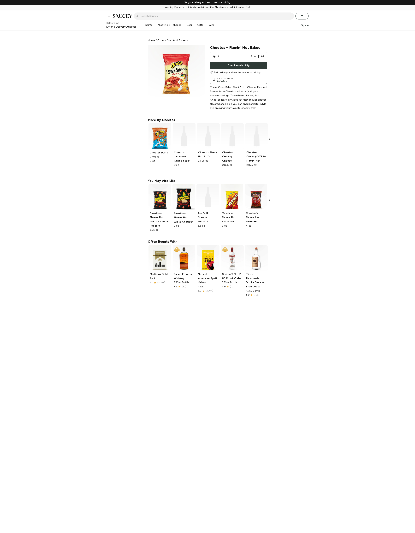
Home (151, 40)
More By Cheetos (161, 120)
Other (161, 40)
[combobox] (216, 16)
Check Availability (239, 65)
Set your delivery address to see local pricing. (207, 2)
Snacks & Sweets (177, 40)
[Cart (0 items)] (302, 16)
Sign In (305, 24)
